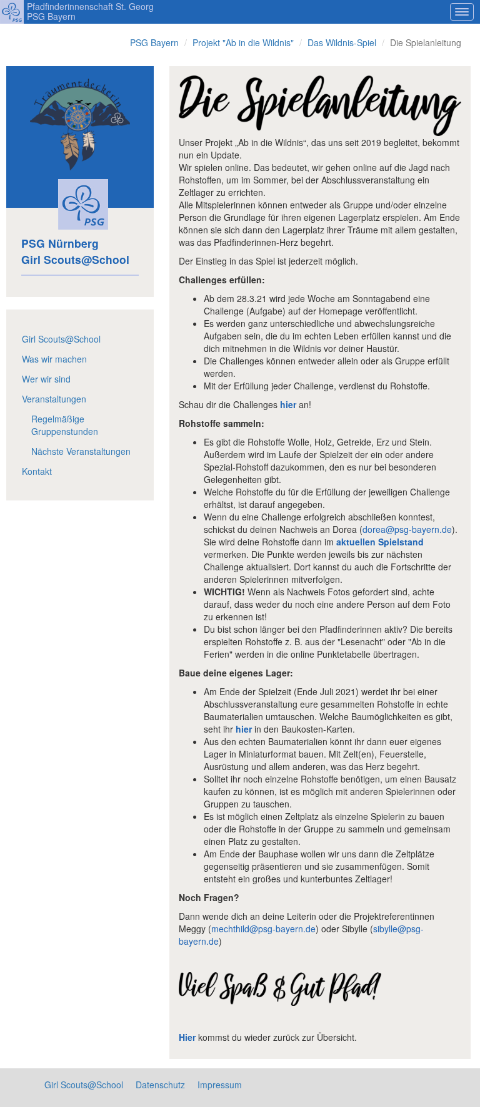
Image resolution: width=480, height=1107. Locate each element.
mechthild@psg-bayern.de (263, 928)
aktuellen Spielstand (380, 541)
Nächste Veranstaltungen (81, 451)
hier (288, 404)
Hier (187, 1037)
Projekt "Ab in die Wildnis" (243, 42)
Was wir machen (54, 359)
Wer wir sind (46, 379)
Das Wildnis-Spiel (342, 42)
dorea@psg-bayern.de (407, 529)
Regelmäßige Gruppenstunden (64, 424)
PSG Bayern (154, 42)
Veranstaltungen (54, 399)
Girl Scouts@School (61, 339)
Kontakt (37, 471)
